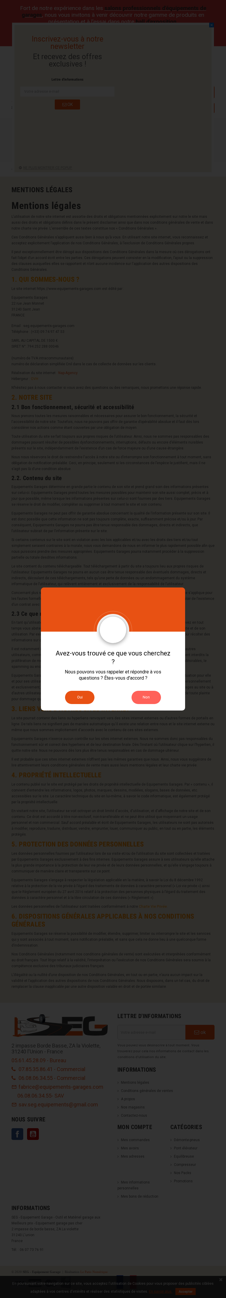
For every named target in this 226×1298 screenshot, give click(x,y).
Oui (80, 697)
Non (146, 697)
